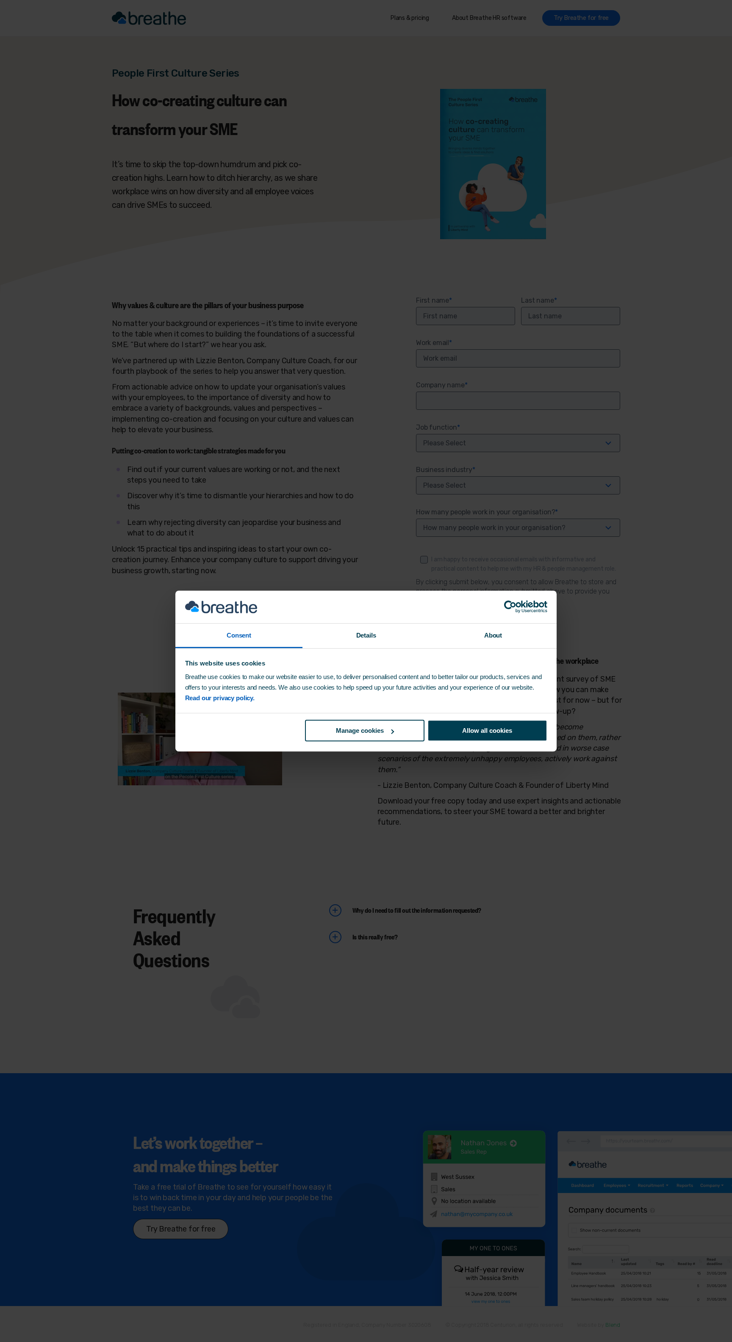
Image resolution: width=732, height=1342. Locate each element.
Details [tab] (366, 635)
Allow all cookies (487, 730)
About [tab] (493, 635)
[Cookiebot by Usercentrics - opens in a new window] (510, 607)
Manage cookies (360, 730)
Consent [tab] (239, 635)
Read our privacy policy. (220, 698)
